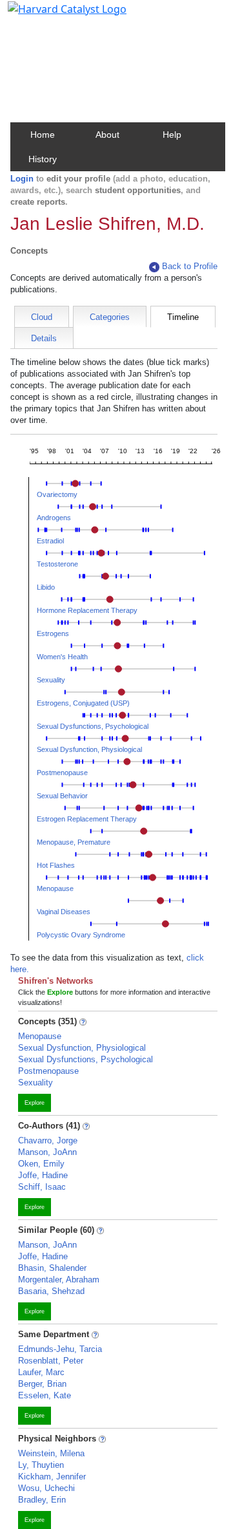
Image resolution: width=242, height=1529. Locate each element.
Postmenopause (62, 772)
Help (172, 134)
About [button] (107, 134)
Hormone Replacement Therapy (87, 610)
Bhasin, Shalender (52, 1268)
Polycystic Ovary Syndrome (81, 935)
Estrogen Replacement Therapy (87, 819)
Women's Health (62, 657)
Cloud (41, 317)
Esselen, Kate (44, 1395)
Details (44, 338)
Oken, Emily (41, 1163)
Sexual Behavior (62, 796)
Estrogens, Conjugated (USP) (83, 703)
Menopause (55, 888)
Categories (110, 317)
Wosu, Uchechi (46, 1488)
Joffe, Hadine (43, 1175)
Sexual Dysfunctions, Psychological (92, 726)
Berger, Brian (42, 1384)
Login (22, 178)
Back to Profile (189, 266)
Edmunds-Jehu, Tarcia (60, 1349)
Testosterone (57, 564)
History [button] (42, 159)
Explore (35, 1103)
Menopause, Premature (73, 842)
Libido (46, 587)
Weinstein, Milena (51, 1453)
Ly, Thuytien (41, 1465)
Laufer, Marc (41, 1372)
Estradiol (50, 541)
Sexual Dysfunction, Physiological (89, 749)
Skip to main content (54, 15)
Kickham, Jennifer (52, 1476)
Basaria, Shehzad (51, 1291)
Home (42, 134)
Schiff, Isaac (42, 1187)
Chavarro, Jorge (47, 1140)
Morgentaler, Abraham (58, 1279)
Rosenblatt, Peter (50, 1360)
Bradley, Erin (42, 1500)
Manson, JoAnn (47, 1152)
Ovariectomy (57, 494)
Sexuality (51, 680)
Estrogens (53, 633)
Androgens (54, 517)
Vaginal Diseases (63, 911)
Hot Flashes (56, 865)
